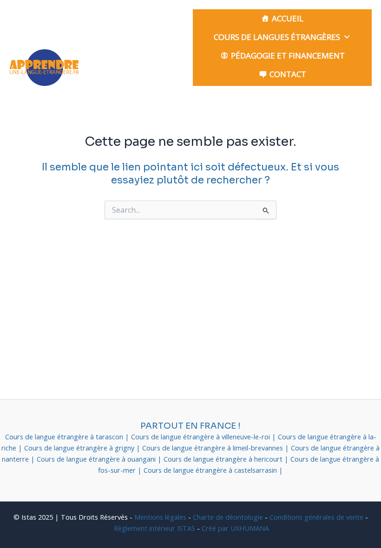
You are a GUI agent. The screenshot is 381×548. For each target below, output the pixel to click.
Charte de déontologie (228, 517)
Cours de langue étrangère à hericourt (224, 458)
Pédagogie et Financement (288, 55)
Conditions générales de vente (316, 517)
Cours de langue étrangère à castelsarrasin (211, 470)
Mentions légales (160, 517)
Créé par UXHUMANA (235, 528)
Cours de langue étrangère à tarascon (65, 436)
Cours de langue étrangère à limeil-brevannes (213, 447)
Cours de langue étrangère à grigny (80, 447)
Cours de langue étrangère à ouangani (97, 458)
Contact (287, 74)
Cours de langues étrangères (277, 37)
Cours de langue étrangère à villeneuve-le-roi (201, 436)
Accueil (287, 18)
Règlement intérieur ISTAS (154, 528)
